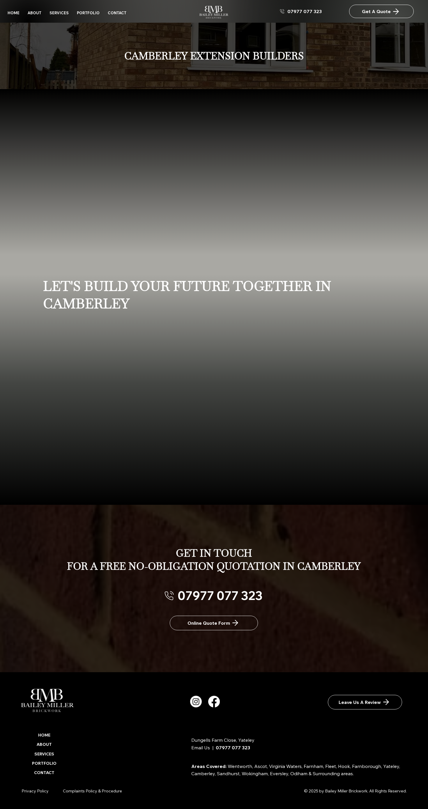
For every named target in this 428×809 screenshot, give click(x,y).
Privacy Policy (35, 791)
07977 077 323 (233, 747)
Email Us (200, 747)
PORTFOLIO (44, 763)
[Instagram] (196, 701)
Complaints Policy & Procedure (92, 791)
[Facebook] (214, 701)
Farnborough (366, 766)
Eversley (279, 773)
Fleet (330, 766)
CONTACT (44, 772)
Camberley (203, 773)
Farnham (313, 766)
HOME (44, 735)
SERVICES (44, 754)
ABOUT (44, 744)
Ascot (260, 766)
